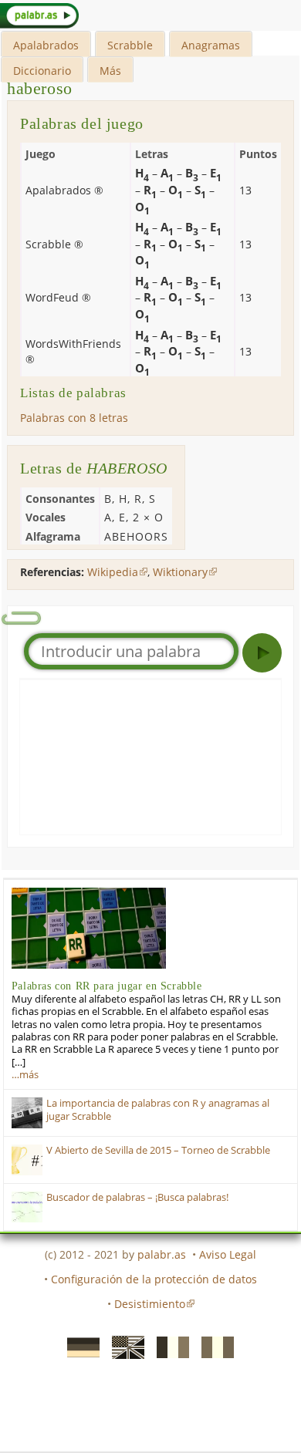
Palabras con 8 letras (74, 417)
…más (25, 1074)
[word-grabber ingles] (123, 1346)
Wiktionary (180, 572)
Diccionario (42, 70)
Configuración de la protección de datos (154, 1279)
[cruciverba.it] (213, 1346)
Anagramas (210, 45)
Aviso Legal (227, 1254)
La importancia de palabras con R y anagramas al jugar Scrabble (157, 1109)
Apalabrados (46, 45)
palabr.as (161, 1254)
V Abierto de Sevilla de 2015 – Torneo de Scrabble (158, 1150)
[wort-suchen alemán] (79, 1346)
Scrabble (130, 45)
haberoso (40, 88)
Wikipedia (112, 572)
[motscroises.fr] (168, 1346)
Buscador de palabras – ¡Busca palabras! (137, 1197)
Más (110, 70)
